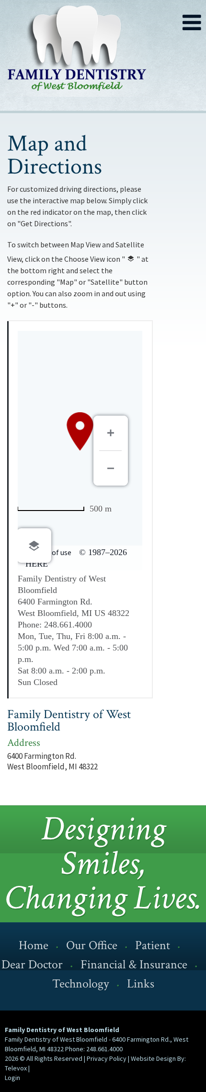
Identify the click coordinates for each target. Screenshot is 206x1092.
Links (140, 984)
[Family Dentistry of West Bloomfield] (94, 52)
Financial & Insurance (133, 964)
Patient (152, 945)
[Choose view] (34, 545)
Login (12, 1077)
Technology (80, 984)
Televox (16, 1068)
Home (33, 945)
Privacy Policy (106, 1058)
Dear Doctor (32, 964)
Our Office (91, 945)
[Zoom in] (110, 433)
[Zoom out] (110, 468)
